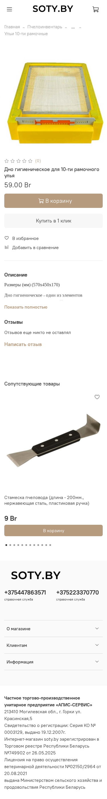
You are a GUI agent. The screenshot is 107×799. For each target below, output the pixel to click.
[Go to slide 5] (22, 545)
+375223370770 (77, 592)
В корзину (53, 530)
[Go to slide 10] (42, 545)
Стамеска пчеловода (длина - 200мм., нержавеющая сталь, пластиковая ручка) (46, 500)
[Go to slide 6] (26, 545)
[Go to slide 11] (46, 545)
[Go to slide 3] (14, 545)
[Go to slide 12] (50, 545)
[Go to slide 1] (6, 545)
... (73, 26)
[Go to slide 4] (18, 545)
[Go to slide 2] (10, 545)
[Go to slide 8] (34, 545)
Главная (12, 26)
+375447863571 (25, 592)
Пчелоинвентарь (44, 26)
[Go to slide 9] (38, 545)
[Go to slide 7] (30, 545)
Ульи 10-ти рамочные (26, 33)
